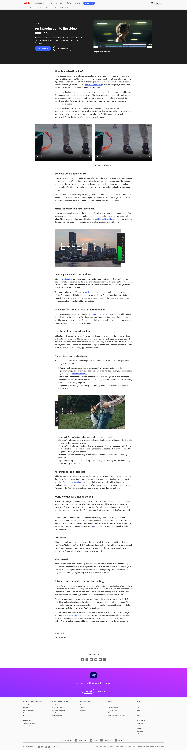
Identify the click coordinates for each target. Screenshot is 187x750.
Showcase (59, 3)
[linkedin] (49, 747)
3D (24, 718)
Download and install (113, 707)
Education (82, 705)
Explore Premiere (63, 48)
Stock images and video (29, 723)
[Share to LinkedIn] (91, 659)
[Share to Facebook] (82, 659)
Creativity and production (58, 712)
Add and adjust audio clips (73, 482)
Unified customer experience (58, 710)
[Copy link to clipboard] (104, 659)
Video (50, 3)
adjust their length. (79, 374)
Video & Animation (47, 7)
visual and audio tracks (101, 314)
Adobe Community (112, 710)
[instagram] (42, 747)
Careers (138, 710)
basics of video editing (94, 85)
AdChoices (161, 746)
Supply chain (140, 723)
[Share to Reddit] (100, 659)
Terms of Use (123, 746)
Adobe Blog (139, 734)
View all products (27, 726)
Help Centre (111, 705)
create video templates (70, 615)
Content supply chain (57, 707)
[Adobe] (27, 3)
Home (26, 7)
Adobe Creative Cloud (35, 7)
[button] (151, 3)
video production (64, 279)
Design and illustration (28, 710)
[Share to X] (87, 659)
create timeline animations (93, 292)
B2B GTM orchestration (57, 715)
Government (83, 710)
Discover (57, 7)
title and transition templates (109, 219)
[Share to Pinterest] (95, 659)
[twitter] (46, 747)
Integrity (139, 728)
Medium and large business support (116, 715)
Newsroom (139, 715)
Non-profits (82, 707)
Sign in (158, 3)
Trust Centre (139, 726)
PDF (24, 715)
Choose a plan (89, 3)
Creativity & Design (38, 3)
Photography (26, 707)
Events (138, 712)
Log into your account (142, 705)
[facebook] (39, 747)
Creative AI (26, 705)
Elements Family (27, 720)
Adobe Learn (111, 712)
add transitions (100, 526)
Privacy (117, 746)
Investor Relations (141, 720)
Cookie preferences (132, 746)
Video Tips (68, 3)
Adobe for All (140, 731)
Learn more (101, 691)
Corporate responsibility (142, 718)
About (138, 707)
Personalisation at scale (57, 705)
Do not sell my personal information (147, 746)
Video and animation (28, 712)
